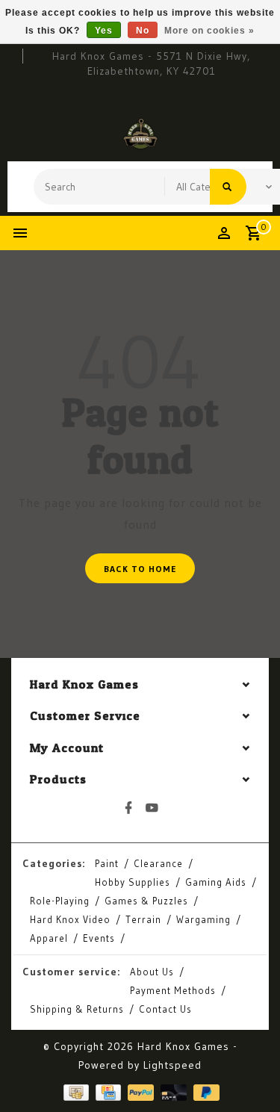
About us (152, 972)
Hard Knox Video (70, 919)
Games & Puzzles (146, 901)
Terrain (143, 919)
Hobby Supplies (132, 882)
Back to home (140, 568)
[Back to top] (250, 1075)
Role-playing (60, 901)
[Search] (228, 187)
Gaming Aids (215, 882)
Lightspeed (172, 1065)
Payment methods (173, 990)
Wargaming (203, 919)
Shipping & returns (77, 1009)
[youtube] (151, 808)
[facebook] (128, 808)
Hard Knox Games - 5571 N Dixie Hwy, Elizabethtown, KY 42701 (151, 63)
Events (99, 938)
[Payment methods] (74, 1091)
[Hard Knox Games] (140, 133)
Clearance (158, 863)
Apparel (49, 938)
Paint (107, 863)
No (142, 30)
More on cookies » (209, 30)
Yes (104, 30)
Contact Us (165, 1009)
